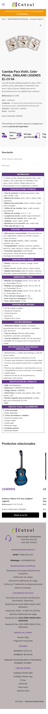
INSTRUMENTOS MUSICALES (18, 19)
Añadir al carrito (20, 515)
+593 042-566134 (29, 539)
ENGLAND (14, 108)
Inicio (4, 19)
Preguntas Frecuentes (23, 641)
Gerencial (23, 683)
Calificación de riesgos (23, 577)
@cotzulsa (28, 654)
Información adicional (12, 159)
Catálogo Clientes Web (23, 673)
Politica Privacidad (23, 588)
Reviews (6, 165)
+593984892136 (27, 560)
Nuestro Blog (23, 637)
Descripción (7, 152)
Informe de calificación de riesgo (23, 580)
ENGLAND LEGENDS (15, 116)
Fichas (23, 680)
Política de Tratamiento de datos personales (23, 584)
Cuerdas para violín (9, 106)
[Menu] (6, 4)
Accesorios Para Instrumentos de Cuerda (26, 103)
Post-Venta (23, 687)
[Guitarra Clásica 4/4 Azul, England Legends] (20, 468)
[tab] (23, 152)
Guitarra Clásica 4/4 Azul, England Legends (17, 499)
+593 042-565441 (29, 542)
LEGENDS (22, 108)
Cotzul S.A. (27, 650)
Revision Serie (23, 690)
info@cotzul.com (26, 554)
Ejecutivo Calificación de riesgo (23, 614)
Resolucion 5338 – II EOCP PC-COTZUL (23, 610)
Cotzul (20, 701)
